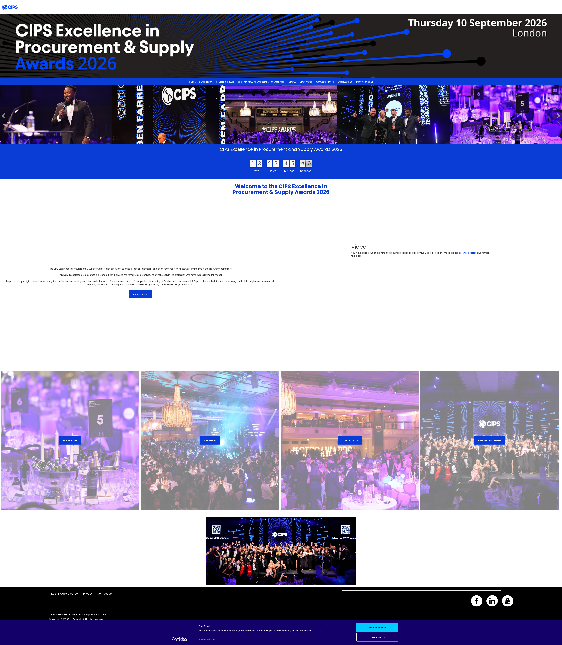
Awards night (325, 3)
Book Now (205, 3)
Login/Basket (364, 3)
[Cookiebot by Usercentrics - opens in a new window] (179, 639)
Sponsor (210, 440)
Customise (375, 637)
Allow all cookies (377, 627)
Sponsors (306, 3)
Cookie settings (207, 639)
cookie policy (318, 631)
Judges (291, 3)
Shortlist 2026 (224, 3)
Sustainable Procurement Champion (261, 3)
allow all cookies (467, 252)
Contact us (345, 3)
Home (192, 3)
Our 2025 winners (489, 440)
